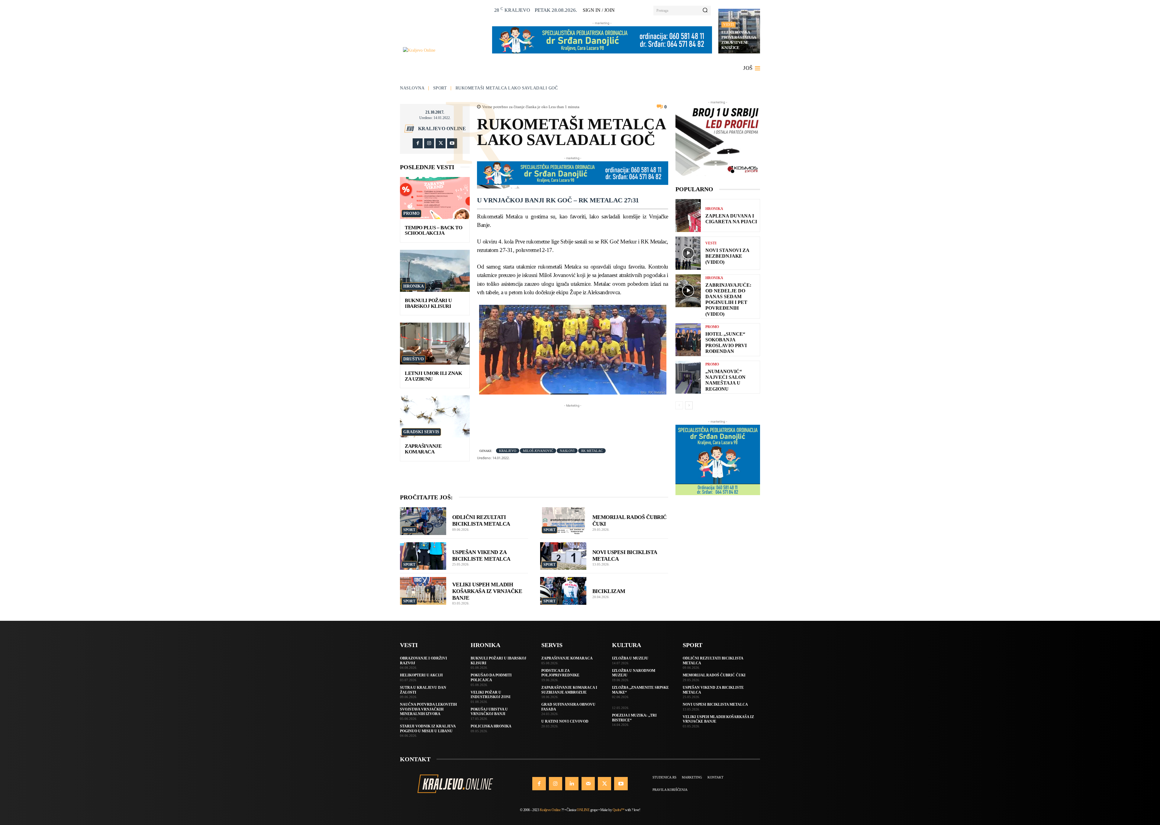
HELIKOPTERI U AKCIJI (421, 675)
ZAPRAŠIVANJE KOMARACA (423, 449)
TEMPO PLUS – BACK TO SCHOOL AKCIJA (433, 230)
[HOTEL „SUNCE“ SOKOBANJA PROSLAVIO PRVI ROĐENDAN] (688, 339)
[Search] (705, 10)
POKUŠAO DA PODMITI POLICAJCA (491, 677)
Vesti (728, 24)
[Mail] (588, 783)
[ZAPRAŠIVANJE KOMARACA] (435, 416)
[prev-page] (679, 405)
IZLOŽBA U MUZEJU (630, 658)
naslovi (567, 451)
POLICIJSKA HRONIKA (491, 726)
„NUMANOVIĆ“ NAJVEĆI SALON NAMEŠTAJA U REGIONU (725, 380)
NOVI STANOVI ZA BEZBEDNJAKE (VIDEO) (727, 256)
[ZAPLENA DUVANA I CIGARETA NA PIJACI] (688, 215)
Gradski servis (421, 432)
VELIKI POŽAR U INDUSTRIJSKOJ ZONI (491, 694)
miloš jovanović (538, 451)
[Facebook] (418, 143)
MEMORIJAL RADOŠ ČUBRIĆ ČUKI (714, 675)
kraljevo (507, 451)
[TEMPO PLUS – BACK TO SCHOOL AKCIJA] (435, 198)
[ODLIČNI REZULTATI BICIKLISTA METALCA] (423, 521)
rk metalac (592, 451)
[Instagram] (429, 143)
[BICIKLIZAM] (563, 591)
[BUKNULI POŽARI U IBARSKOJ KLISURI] (435, 271)
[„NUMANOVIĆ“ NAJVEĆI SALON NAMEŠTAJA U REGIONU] (688, 377)
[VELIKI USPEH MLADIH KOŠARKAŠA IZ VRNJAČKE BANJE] (423, 591)
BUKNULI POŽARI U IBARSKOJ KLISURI (428, 303)
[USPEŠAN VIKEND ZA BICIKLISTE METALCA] (423, 556)
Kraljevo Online (442, 128)
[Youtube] (452, 143)
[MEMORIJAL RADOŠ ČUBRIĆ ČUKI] (563, 521)
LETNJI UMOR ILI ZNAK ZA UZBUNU (433, 376)
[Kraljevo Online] (444, 50)
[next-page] (689, 405)
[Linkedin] (571, 783)
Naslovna (412, 88)
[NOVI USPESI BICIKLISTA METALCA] (563, 556)
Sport (440, 88)
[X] (441, 143)
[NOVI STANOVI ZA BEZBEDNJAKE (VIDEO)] (688, 253)
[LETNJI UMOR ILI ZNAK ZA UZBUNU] (435, 344)
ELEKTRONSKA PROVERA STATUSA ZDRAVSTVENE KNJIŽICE (738, 40)
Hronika (413, 286)
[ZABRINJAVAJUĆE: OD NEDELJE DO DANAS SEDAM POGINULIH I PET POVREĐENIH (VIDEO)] (688, 290)
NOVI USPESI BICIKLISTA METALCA (715, 704)
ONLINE (583, 810)
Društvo (413, 359)
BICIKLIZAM (608, 591)
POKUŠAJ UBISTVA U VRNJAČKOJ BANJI (489, 711)
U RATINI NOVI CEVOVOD (564, 721)
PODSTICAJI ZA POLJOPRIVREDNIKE (560, 673)
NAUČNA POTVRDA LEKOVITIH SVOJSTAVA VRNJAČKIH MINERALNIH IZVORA (428, 709)
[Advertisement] (587, 422)
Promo (411, 213)
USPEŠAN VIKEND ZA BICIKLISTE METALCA (481, 555)
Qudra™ (618, 810)
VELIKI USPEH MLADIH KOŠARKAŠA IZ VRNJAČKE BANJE (487, 591)
